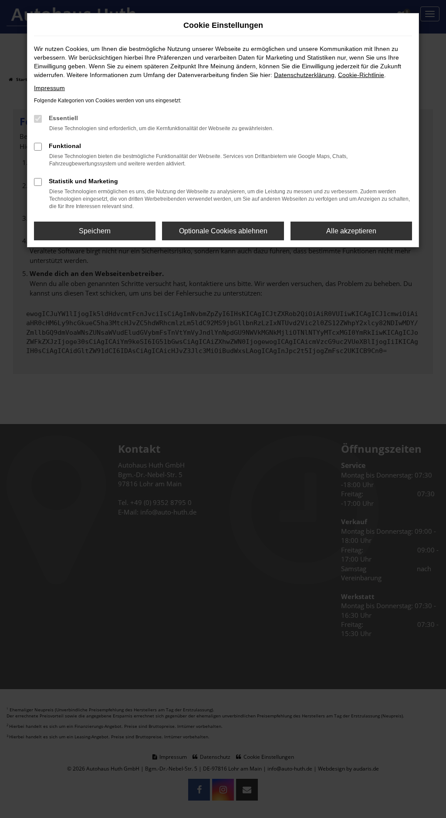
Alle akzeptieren (351, 231)
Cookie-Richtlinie (361, 74)
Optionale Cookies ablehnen (223, 231)
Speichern (95, 231)
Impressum (49, 87)
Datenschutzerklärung (304, 74)
